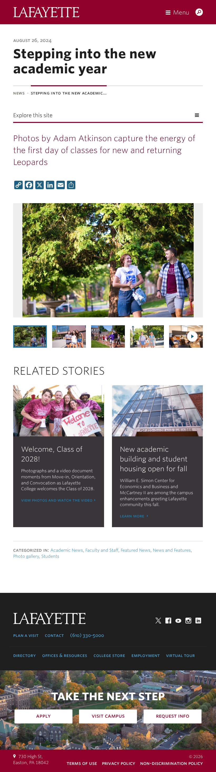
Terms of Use (82, 763)
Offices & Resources (64, 655)
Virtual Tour (180, 655)
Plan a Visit (25, 635)
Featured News (135, 550)
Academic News (66, 550)
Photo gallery (26, 556)
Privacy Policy (118, 763)
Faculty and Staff (101, 550)
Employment (145, 655)
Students (50, 556)
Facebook (168, 620)
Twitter (158, 620)
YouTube (178, 620)
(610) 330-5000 (87, 635)
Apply (43, 716)
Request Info (172, 716)
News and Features (172, 550)
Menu (181, 12)
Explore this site (32, 115)
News (19, 93)
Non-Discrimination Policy (171, 763)
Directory (24, 655)
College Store (109, 655)
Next (192, 336)
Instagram (188, 620)
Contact (54, 635)
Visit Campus (108, 716)
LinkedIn (198, 620)
